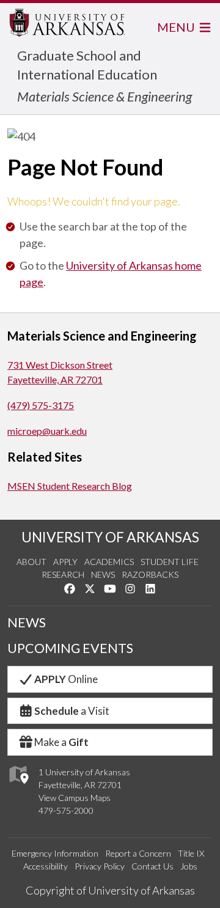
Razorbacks (150, 574)
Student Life (170, 561)
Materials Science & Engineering (104, 96)
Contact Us (152, 866)
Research (63, 574)
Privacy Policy (100, 866)
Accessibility (45, 866)
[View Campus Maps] (18, 786)
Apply (65, 561)
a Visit (71, 710)
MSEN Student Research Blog (69, 486)
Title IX (191, 853)
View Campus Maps (74, 797)
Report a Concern (138, 853)
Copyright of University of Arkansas (110, 890)
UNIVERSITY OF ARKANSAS (110, 536)
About (31, 561)
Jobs (188, 866)
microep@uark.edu (47, 431)
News (103, 574)
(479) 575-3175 (40, 405)
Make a (61, 742)
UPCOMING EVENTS (70, 648)
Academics (109, 561)
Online (66, 679)
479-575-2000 (66, 810)
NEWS (26, 622)
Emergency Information (55, 853)
